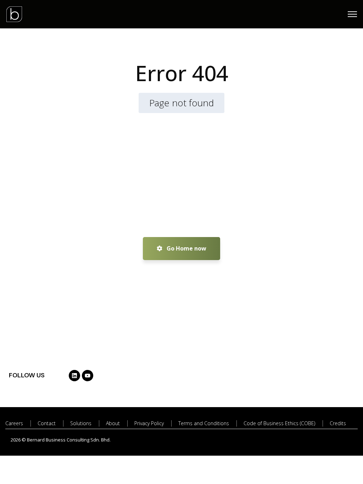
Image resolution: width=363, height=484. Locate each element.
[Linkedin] (74, 375)
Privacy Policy (149, 423)
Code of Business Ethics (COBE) (279, 423)
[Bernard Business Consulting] (14, 13)
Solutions (80, 423)
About (113, 423)
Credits (338, 423)
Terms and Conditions (203, 423)
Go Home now (185, 248)
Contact (47, 423)
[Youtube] (87, 375)
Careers (14, 423)
